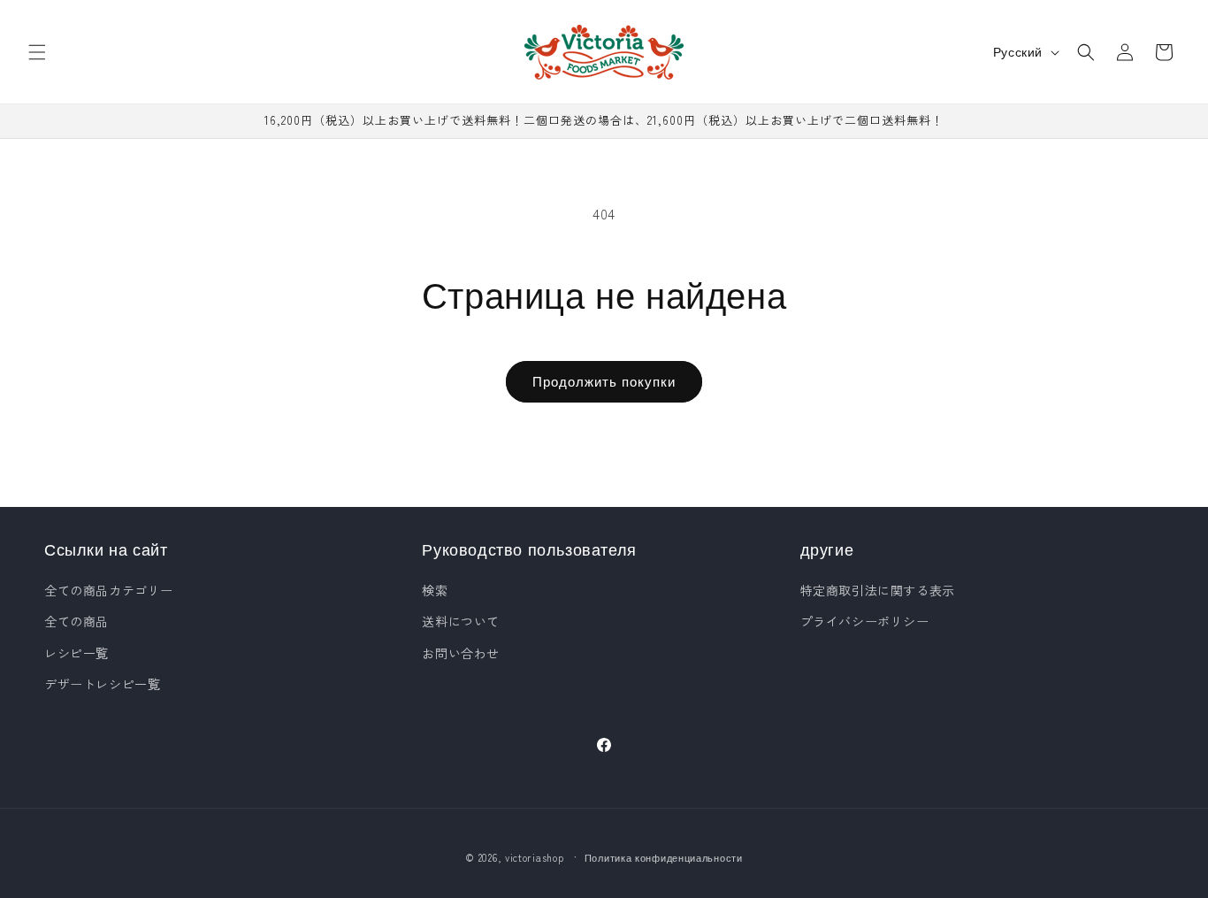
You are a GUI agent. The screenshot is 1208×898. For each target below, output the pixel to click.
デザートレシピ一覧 (102, 684)
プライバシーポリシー (864, 621)
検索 (434, 590)
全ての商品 (76, 621)
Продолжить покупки (604, 381)
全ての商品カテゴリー (108, 590)
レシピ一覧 (76, 653)
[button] (37, 52)
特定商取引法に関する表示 (877, 590)
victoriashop (534, 857)
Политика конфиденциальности (664, 857)
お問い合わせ (461, 653)
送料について (461, 621)
